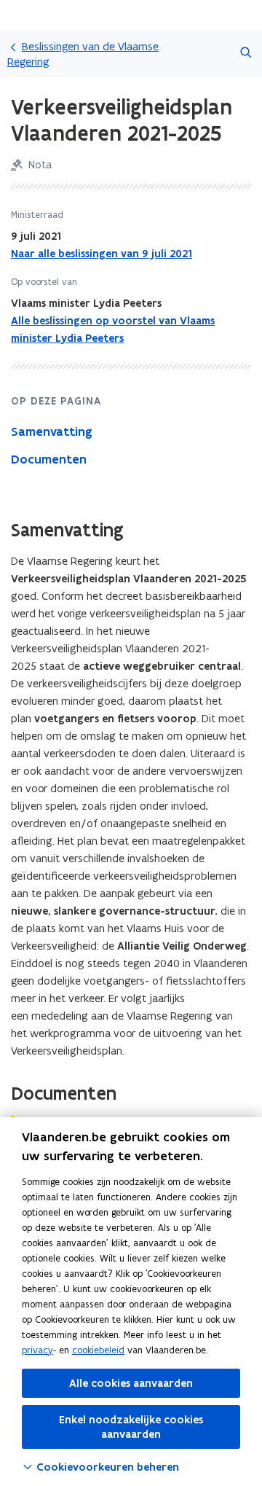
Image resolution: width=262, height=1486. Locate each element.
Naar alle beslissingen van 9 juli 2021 (101, 253)
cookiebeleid (98, 1350)
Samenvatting (51, 431)
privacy (37, 1350)
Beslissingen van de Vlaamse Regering (83, 54)
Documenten (49, 459)
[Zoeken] (245, 54)
